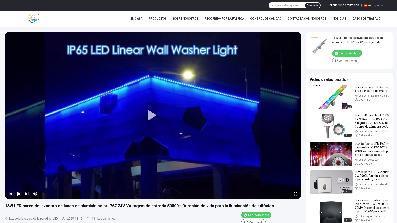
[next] (27, 194)
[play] (153, 115)
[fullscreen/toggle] (296, 194)
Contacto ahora (258, 215)
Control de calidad (265, 18)
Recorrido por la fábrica (224, 18)
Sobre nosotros (185, 18)
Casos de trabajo (366, 18)
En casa (136, 18)
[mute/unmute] (35, 194)
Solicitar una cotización (343, 5)
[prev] (10, 194)
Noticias (339, 18)
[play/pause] (18, 194)
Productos (158, 18)
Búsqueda (312, 5)
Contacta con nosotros (307, 18)
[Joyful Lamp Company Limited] (33, 19)
